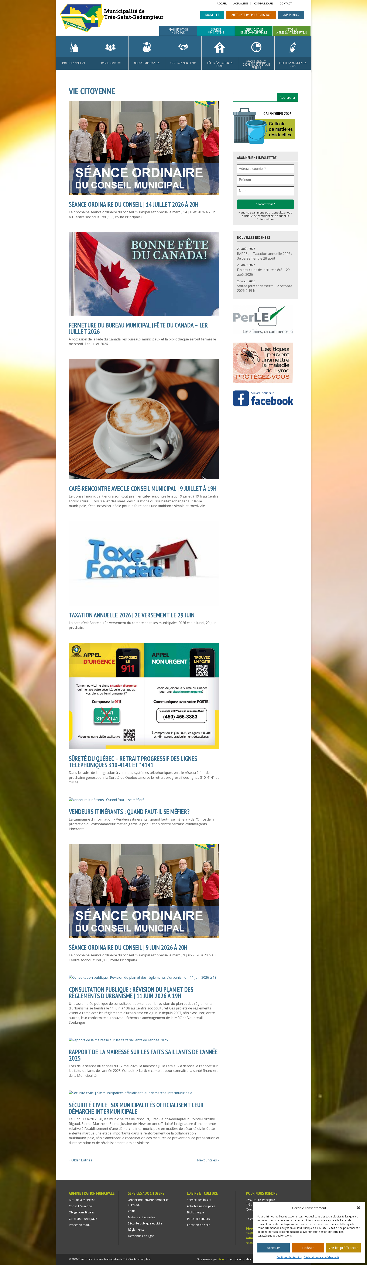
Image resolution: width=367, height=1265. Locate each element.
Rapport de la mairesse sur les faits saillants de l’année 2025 (143, 1055)
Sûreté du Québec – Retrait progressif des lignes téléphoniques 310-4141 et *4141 (133, 761)
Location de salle (198, 1225)
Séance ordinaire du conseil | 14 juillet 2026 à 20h (133, 204)
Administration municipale (178, 31)
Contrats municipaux (183, 63)
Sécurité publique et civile (145, 1223)
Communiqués (263, 3)
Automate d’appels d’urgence (251, 15)
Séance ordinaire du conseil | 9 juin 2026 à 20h (128, 947)
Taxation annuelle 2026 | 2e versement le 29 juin (132, 615)
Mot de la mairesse (73, 63)
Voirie (132, 1211)
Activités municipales (201, 1206)
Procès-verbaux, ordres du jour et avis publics (256, 64)
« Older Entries (80, 1160)
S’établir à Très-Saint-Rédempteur (292, 31)
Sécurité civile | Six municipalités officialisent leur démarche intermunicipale (136, 1108)
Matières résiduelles (141, 1217)
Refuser (308, 1247)
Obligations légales (146, 63)
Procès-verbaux (79, 1225)
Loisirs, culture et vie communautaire (253, 31)
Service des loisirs (199, 1200)
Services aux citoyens (216, 31)
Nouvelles (212, 15)
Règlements (136, 1229)
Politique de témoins (289, 1257)
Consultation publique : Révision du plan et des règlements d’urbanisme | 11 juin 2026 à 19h (131, 992)
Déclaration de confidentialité (321, 1257)
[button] (358, 1208)
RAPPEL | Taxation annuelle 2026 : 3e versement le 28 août (264, 256)
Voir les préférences (343, 1247)
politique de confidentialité (259, 216)
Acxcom (223, 1259)
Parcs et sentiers (198, 1219)
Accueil (222, 3)
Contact (286, 3)
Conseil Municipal (110, 63)
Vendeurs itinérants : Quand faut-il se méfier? (129, 811)
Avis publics (291, 15)
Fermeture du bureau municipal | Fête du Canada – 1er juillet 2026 (138, 328)
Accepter (273, 1247)
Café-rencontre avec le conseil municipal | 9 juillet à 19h (142, 488)
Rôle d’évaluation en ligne (220, 64)
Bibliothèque (195, 1212)
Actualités (240, 3)
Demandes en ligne (141, 1236)
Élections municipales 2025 (292, 64)
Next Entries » (208, 1160)
